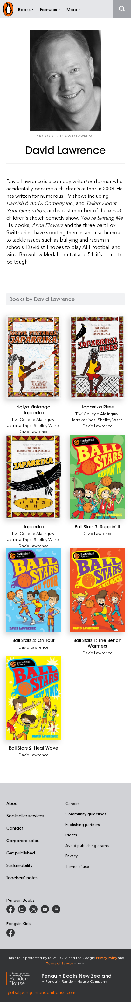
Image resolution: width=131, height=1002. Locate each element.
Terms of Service (59, 963)
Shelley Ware (46, 425)
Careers (72, 803)
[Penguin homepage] (8, 9)
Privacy (72, 856)
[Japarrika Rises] (97, 357)
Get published (20, 852)
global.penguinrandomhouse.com (40, 992)
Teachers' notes (22, 877)
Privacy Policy (106, 957)
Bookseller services (25, 815)
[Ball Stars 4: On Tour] (33, 590)
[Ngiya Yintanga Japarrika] (33, 357)
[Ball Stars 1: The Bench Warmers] (97, 590)
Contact (14, 828)
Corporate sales (22, 840)
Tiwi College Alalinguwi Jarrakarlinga (31, 422)
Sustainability (19, 865)
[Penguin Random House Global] (24, 977)
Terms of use (77, 866)
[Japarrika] (33, 476)
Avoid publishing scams (87, 845)
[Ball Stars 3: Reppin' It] (97, 476)
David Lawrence (33, 431)
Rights (71, 835)
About (12, 803)
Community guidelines (86, 814)
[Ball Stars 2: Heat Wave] (33, 698)
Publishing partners (83, 824)
